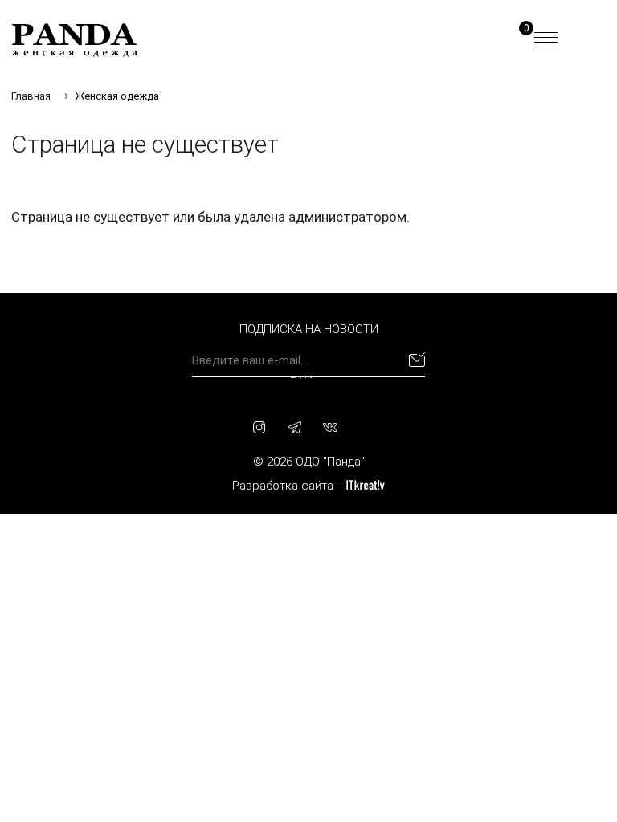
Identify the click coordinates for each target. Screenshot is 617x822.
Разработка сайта (282, 485)
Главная (31, 96)
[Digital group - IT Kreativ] (365, 485)
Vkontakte (330, 427)
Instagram (259, 427)
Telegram (295, 427)
